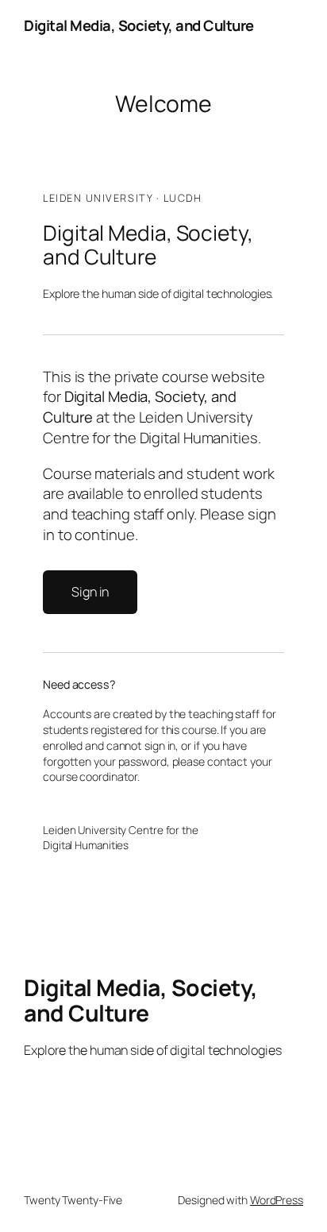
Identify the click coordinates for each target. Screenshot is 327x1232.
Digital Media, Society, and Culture (139, 25)
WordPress (276, 1199)
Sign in (90, 592)
